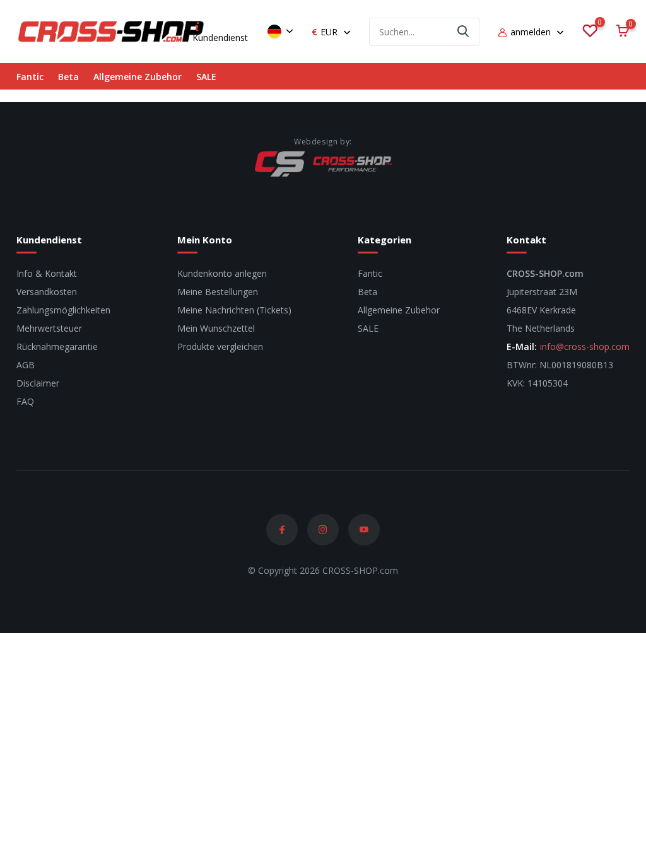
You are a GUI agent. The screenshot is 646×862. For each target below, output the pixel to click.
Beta (68, 77)
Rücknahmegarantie (57, 346)
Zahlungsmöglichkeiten (63, 310)
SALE (206, 77)
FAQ (25, 401)
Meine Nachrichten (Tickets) (234, 310)
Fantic (30, 77)
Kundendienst (220, 38)
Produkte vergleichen (220, 346)
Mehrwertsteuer (49, 328)
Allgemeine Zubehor (137, 77)
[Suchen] (463, 32)
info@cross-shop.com (585, 346)
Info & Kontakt (46, 273)
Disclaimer (37, 383)
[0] (589, 31)
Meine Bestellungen (217, 292)
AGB (25, 365)
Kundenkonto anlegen (222, 273)
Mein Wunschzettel (216, 328)
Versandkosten (46, 292)
